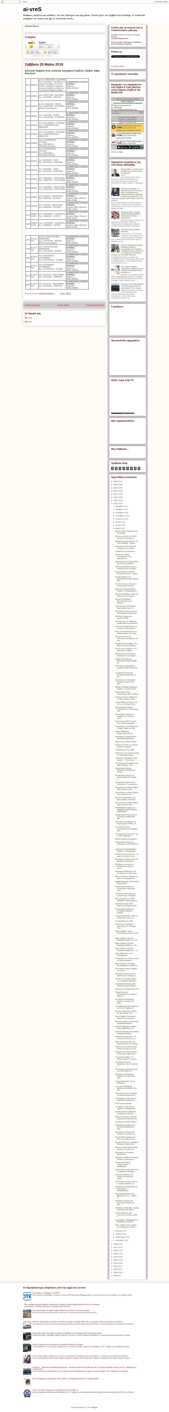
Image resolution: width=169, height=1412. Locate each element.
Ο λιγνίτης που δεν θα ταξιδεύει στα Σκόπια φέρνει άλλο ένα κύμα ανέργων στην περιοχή (132, 286)
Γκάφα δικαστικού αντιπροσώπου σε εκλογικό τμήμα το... (126, 994)
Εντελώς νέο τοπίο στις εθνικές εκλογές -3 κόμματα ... (126, 746)
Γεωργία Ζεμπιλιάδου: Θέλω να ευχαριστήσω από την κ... (126, 917)
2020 (116, 500)
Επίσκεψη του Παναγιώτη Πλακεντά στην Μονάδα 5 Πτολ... (125, 1076)
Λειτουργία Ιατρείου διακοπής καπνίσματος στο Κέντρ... (125, 547)
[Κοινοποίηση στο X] (65, 294)
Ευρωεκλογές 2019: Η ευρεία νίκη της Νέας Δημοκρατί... (125, 722)
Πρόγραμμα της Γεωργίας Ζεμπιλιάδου (124, 1153)
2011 (116, 1266)
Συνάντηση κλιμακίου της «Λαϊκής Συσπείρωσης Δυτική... (124, 1176)
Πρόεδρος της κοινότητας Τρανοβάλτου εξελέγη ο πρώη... (124, 866)
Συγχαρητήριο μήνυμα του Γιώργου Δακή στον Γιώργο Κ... (125, 777)
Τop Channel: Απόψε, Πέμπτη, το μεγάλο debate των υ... (126, 1182)
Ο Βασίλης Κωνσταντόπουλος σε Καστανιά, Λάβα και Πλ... (126, 1053)
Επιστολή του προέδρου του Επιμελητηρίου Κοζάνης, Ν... (126, 823)
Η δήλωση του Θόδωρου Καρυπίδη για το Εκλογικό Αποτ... (125, 926)
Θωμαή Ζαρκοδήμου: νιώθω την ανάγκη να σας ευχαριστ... (127, 595)
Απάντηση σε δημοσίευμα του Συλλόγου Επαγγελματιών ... (126, 627)
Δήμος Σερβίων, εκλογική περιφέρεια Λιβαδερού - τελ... (126, 944)
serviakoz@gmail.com (119, 38)
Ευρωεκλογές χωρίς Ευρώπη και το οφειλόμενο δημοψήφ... (127, 1170)
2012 (116, 1263)
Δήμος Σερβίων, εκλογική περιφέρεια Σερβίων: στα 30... (126, 939)
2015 (116, 1254)
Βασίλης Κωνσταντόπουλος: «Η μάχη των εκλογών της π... (126, 855)
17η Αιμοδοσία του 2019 (124, 921)
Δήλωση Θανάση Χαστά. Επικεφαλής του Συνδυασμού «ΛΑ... (126, 709)
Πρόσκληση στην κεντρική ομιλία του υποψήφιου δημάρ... (127, 754)
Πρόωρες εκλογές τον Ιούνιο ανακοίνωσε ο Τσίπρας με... (126, 975)
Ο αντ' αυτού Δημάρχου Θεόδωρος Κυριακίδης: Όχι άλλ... (125, 1088)
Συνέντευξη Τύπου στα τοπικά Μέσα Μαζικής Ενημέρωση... (126, 612)
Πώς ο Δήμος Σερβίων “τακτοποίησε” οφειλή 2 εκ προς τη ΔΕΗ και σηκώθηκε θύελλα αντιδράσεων (132, 269)
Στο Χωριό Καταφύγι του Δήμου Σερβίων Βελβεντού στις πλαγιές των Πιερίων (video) (60, 1310)
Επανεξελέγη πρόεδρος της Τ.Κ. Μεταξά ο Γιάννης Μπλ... (126, 860)
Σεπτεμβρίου (120, 516)
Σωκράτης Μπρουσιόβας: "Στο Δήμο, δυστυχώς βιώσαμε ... (126, 644)
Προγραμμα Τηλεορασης (127, 413)
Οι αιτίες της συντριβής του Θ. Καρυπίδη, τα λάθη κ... (126, 649)
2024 (116, 488)
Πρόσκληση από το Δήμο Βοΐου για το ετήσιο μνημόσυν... (126, 562)
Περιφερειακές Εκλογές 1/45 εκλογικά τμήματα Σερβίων (125, 985)
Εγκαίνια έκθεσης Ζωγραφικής (126, 839)
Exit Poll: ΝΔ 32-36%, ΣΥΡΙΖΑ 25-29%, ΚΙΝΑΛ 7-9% (125, 1012)
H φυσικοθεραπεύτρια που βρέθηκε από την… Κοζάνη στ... (125, 1196)
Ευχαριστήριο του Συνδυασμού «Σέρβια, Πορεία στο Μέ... (126, 727)
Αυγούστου (120, 519)
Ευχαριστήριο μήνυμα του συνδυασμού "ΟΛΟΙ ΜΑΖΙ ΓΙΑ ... (126, 844)
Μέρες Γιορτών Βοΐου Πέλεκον (126, 742)
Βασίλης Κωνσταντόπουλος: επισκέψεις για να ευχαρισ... (126, 655)
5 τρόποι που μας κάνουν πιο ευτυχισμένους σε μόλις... (126, 585)
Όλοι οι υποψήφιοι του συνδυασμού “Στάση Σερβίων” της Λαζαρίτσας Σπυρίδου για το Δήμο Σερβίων (65, 1378)
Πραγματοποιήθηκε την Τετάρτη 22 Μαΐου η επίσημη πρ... (126, 1158)
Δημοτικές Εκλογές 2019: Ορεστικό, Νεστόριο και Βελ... (126, 905)
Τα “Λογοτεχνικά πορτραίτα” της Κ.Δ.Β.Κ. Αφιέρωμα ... (126, 835)
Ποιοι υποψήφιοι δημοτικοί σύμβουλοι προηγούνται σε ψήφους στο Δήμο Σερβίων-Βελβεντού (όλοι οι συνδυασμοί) (61, 1304)
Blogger (94, 1407)
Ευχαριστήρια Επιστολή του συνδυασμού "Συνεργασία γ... (126, 783)
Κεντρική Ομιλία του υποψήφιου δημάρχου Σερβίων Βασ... (126, 1143)
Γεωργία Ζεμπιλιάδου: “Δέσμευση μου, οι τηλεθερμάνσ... (123, 1164)
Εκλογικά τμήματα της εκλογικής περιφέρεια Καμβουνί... (126, 1022)
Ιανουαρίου (120, 1240)
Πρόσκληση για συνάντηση (125, 551)
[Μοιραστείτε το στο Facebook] (67, 294)
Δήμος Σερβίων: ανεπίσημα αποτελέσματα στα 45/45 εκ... (126, 964)
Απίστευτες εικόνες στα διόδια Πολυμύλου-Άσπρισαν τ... (126, 537)
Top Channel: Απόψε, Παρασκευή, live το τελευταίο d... (126, 1064)
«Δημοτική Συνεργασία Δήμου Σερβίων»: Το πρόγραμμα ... (126, 850)
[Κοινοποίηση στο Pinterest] (70, 294)
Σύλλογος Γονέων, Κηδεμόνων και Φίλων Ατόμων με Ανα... (126, 698)
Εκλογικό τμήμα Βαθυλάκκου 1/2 (127, 989)
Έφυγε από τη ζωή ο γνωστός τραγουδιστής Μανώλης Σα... (126, 1118)
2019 (116, 503)
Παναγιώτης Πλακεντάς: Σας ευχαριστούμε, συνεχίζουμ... (126, 894)
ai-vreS (32, 9)
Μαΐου (118, 528)
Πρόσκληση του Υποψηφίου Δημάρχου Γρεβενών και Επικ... (125, 682)
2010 (116, 1269)
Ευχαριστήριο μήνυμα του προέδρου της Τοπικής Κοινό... (124, 716)
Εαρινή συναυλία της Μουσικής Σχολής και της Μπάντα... (126, 1148)
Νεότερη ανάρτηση (32, 305)
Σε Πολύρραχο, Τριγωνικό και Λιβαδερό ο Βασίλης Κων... (125, 1099)
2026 (116, 481)
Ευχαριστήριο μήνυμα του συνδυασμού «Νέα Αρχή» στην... (125, 888)
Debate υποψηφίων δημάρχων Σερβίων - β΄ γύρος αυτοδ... (126, 688)
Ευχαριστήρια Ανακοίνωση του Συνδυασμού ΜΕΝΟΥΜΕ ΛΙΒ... (126, 817)
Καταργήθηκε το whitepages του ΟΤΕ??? (46, 1293)
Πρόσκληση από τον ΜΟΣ (124, 750)
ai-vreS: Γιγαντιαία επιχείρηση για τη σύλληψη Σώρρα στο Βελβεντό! (55, 1390)
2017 (116, 1247)
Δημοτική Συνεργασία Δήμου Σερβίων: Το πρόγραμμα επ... (126, 590)
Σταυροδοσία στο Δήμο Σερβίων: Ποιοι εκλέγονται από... (127, 788)
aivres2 (29, 322)
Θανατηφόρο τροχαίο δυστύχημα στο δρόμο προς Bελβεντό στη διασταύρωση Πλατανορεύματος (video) (66, 1333)
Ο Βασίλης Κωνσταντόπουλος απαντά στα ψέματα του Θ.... (126, 1048)
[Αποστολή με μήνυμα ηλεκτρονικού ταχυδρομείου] (61, 294)
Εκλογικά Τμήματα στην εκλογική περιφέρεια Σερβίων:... (127, 1032)
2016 (116, 1250)
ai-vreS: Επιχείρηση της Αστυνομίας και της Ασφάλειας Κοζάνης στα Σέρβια (57, 1344)
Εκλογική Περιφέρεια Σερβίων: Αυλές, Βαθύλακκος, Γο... (126, 1027)
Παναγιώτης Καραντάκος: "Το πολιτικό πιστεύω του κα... (125, 1037)
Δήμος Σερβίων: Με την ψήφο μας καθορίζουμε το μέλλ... (126, 1226)
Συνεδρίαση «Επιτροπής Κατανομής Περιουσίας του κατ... (125, 675)
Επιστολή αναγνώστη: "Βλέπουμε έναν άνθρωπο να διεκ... (126, 638)
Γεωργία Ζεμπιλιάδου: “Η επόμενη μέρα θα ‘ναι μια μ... (126, 1058)
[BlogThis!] (63, 294)
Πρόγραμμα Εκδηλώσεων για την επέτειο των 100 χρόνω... (126, 872)
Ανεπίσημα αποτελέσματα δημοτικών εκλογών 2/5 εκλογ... (124, 1001)
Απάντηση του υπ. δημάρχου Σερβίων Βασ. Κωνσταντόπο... (127, 622)
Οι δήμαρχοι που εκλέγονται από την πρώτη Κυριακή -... (127, 959)
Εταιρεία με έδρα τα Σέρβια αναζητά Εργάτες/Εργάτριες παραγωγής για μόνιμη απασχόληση (130, 215)
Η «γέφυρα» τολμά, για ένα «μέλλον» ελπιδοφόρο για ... (126, 1107)
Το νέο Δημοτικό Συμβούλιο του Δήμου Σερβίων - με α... (126, 764)
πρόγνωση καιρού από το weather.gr (42, 55)
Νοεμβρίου (120, 509)
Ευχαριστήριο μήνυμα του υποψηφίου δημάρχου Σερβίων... (124, 911)
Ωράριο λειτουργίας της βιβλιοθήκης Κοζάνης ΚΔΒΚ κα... (126, 661)
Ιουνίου (118, 525)
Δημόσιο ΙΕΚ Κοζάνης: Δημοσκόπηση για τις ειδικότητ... (123, 601)
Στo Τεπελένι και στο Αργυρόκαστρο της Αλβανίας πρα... (126, 829)
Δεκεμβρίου (120, 506)
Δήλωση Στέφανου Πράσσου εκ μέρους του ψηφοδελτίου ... (126, 877)
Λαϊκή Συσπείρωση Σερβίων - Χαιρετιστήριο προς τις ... (125, 607)
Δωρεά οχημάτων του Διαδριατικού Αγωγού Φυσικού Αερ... (127, 579)
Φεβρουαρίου (121, 1237)
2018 (116, 1244)
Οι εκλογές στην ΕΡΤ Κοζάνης (126, 1122)
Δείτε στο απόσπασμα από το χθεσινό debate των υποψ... (126, 632)
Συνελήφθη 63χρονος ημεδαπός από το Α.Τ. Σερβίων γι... (126, 1007)
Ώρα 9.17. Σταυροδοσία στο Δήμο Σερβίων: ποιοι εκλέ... (126, 798)
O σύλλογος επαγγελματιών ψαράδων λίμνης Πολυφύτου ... (126, 668)
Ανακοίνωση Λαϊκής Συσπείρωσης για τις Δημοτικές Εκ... (123, 556)
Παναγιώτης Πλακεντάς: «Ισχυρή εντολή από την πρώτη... (127, 1209)
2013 (116, 1260)
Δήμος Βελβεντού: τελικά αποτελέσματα (124, 954)
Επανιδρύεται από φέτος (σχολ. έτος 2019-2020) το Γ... (126, 1070)
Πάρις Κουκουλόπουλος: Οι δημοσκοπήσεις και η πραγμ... (127, 1043)
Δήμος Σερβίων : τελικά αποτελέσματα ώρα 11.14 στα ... (126, 933)
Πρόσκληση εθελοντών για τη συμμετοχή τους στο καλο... (126, 568)
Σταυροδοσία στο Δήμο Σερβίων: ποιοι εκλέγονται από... (127, 793)
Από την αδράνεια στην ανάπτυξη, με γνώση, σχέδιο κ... (126, 1215)
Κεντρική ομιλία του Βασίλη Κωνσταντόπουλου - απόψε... (126, 573)
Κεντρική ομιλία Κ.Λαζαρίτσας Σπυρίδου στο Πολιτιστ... (125, 1113)
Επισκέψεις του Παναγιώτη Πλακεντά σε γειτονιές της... (126, 1133)
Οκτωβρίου (120, 513)
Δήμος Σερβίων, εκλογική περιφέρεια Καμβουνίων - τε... (126, 949)
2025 (116, 484)
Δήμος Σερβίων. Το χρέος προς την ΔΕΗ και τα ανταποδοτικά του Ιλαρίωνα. (132, 171)
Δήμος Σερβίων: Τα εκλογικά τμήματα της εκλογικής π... (125, 1017)
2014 (116, 1257)
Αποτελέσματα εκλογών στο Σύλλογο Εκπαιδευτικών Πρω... (125, 1127)
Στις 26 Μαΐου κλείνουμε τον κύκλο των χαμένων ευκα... (125, 1138)
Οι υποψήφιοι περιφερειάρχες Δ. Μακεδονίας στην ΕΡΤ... (126, 1221)
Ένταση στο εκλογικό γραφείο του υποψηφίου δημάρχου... (126, 980)
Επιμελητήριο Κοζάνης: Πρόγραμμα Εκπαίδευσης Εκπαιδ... (125, 770)
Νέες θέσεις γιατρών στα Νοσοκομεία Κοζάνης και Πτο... (125, 1203)
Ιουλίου (118, 522)
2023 (116, 491)
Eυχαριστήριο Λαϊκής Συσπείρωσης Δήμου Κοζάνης (127, 693)
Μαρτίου (119, 1234)
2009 (116, 1272)
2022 (116, 494)
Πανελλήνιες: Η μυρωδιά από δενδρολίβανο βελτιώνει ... (125, 737)
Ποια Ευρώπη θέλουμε (123, 1103)
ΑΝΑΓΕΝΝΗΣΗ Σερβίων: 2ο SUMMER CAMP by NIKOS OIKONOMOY (126, 810)
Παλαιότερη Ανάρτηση (95, 305)
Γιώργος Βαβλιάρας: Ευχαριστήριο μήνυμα (124, 732)
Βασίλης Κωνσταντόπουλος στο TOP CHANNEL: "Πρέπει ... (126, 542)
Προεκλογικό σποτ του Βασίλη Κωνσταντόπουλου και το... (126, 1094)
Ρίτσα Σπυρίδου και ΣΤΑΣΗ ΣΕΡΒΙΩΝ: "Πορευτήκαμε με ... (127, 899)
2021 (116, 497)
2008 (116, 1276)
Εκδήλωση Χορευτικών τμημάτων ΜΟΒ (123, 617)
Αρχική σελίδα (63, 305)
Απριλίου (119, 1231)
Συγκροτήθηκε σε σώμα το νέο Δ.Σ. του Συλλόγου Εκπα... (126, 703)
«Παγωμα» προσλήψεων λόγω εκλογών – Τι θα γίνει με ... (126, 759)
